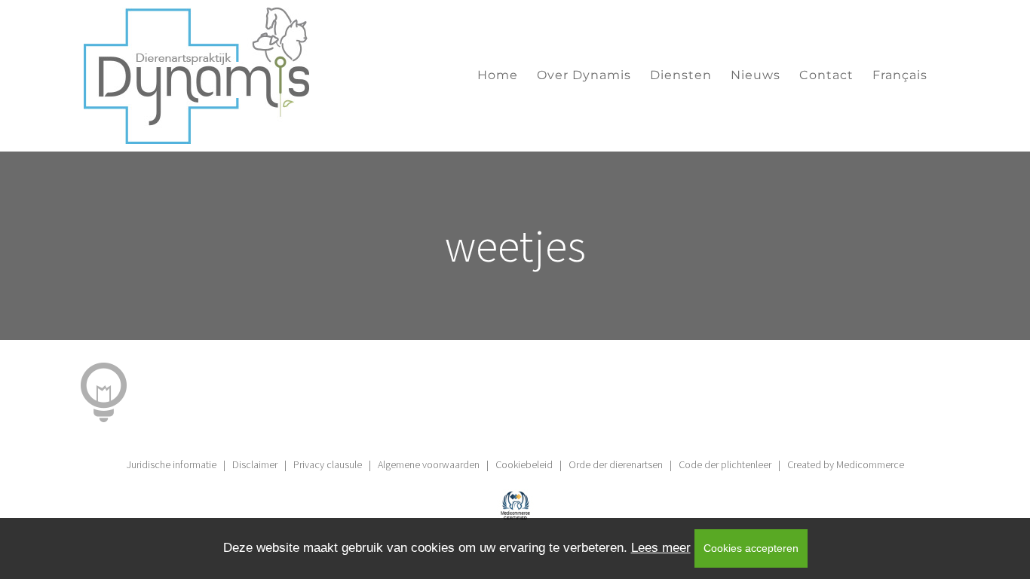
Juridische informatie (171, 464)
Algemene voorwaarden (429, 464)
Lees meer (661, 548)
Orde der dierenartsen (616, 464)
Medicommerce (870, 464)
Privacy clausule (327, 464)
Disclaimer (254, 464)
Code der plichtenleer (725, 464)
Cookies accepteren (751, 548)
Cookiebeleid (524, 464)
